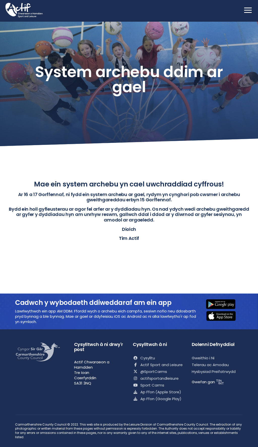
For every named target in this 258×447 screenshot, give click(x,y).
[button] (224, 305)
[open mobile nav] (248, 10)
